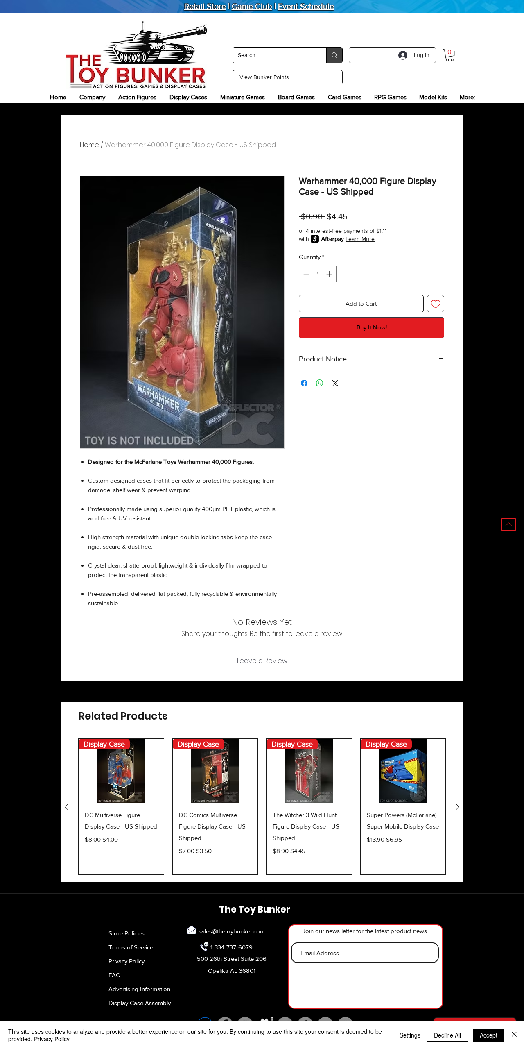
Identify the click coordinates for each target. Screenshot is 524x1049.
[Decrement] (305, 274)
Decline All (447, 1035)
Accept (488, 1035)
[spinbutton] (318, 274)
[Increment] (330, 274)
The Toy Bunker (254, 909)
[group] (262, 806)
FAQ (114, 975)
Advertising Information (139, 988)
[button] (450, 55)
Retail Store (205, 6)
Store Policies (126, 933)
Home (89, 145)
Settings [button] (410, 1035)
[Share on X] (335, 383)
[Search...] (334, 55)
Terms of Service (130, 947)
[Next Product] (458, 807)
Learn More (360, 239)
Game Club (252, 6)
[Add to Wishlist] (436, 304)
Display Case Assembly (139, 1002)
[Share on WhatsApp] (320, 383)
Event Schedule (306, 6)
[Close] (514, 1035)
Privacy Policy (126, 961)
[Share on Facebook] (304, 383)
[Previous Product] (66, 807)
